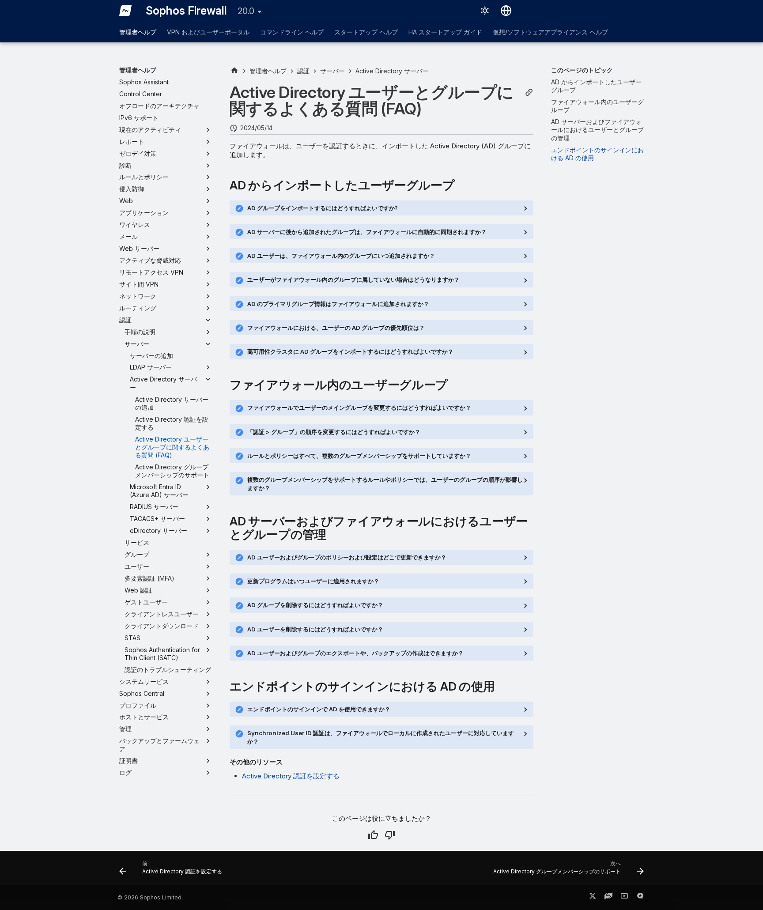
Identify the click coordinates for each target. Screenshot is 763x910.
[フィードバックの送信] (640, 898)
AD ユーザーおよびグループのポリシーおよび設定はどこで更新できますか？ (346, 557)
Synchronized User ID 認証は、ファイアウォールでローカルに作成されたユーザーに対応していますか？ (380, 736)
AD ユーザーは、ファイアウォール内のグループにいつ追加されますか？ (341, 255)
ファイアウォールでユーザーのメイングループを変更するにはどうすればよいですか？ (359, 407)
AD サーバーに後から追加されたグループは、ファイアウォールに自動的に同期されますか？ (367, 231)
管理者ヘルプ (137, 32)
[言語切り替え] (506, 10)
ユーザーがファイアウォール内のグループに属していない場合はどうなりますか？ (353, 279)
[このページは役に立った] (373, 835)
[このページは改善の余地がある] (389, 835)
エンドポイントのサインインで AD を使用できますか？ (318, 709)
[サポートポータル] (608, 898)
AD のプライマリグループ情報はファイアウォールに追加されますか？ (338, 303)
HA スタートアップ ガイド (445, 32)
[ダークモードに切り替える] (485, 10)
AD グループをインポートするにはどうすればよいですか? (322, 207)
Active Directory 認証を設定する (291, 776)
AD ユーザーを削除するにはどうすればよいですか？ (315, 629)
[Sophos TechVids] (624, 898)
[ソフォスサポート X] (592, 898)
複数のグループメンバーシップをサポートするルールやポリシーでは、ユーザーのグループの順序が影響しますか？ (385, 483)
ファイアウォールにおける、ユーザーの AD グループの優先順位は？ (336, 327)
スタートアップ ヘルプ (366, 32)
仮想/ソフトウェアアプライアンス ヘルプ (550, 32)
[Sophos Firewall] (125, 10)
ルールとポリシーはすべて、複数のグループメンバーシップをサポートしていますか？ (359, 455)
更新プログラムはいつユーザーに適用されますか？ (313, 581)
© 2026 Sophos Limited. (150, 897)
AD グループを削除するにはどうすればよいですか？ (315, 604)
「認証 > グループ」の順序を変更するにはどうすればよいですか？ (333, 431)
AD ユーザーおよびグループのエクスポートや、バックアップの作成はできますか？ (355, 653)
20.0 (246, 11)
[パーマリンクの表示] (529, 92)
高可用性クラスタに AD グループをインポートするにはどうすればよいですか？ (350, 351)
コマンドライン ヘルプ (292, 32)
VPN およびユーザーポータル (208, 32)
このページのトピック (582, 70)
